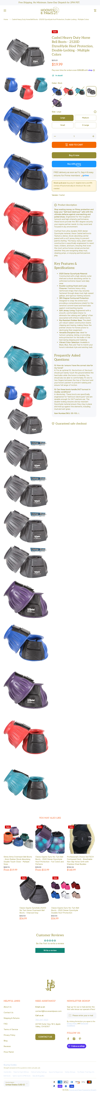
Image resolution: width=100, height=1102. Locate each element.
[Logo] (50, 10)
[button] (95, 10)
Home (6, 19)
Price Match (9, 1052)
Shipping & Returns (12, 1018)
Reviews (7, 1046)
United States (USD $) (15, 1084)
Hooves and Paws (75, 1090)
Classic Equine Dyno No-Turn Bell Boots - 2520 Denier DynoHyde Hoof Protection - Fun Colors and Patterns (49, 860)
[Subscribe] (93, 1015)
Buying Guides (10, 1065)
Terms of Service (11, 1029)
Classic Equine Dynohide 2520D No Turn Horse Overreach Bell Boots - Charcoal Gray (33, 910)
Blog (5, 1041)
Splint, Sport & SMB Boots (21, 1076)
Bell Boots (7, 1076)
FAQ (5, 1024)
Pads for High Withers (21, 1072)
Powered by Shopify (89, 1090)
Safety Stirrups (70, 1072)
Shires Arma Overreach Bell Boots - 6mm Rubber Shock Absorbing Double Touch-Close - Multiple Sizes (18, 860)
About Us (7, 1007)
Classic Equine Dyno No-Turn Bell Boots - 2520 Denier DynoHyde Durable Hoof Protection (65, 910)
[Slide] (95, 112)
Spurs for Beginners (56, 1072)
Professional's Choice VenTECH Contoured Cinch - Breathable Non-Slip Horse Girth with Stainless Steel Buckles (80, 860)
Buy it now (74, 155)
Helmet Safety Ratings (39, 1072)
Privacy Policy (9, 1035)
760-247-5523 (41, 1020)
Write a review (50, 950)
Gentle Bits (7, 1072)
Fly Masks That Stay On (85, 1072)
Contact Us (8, 1012)
